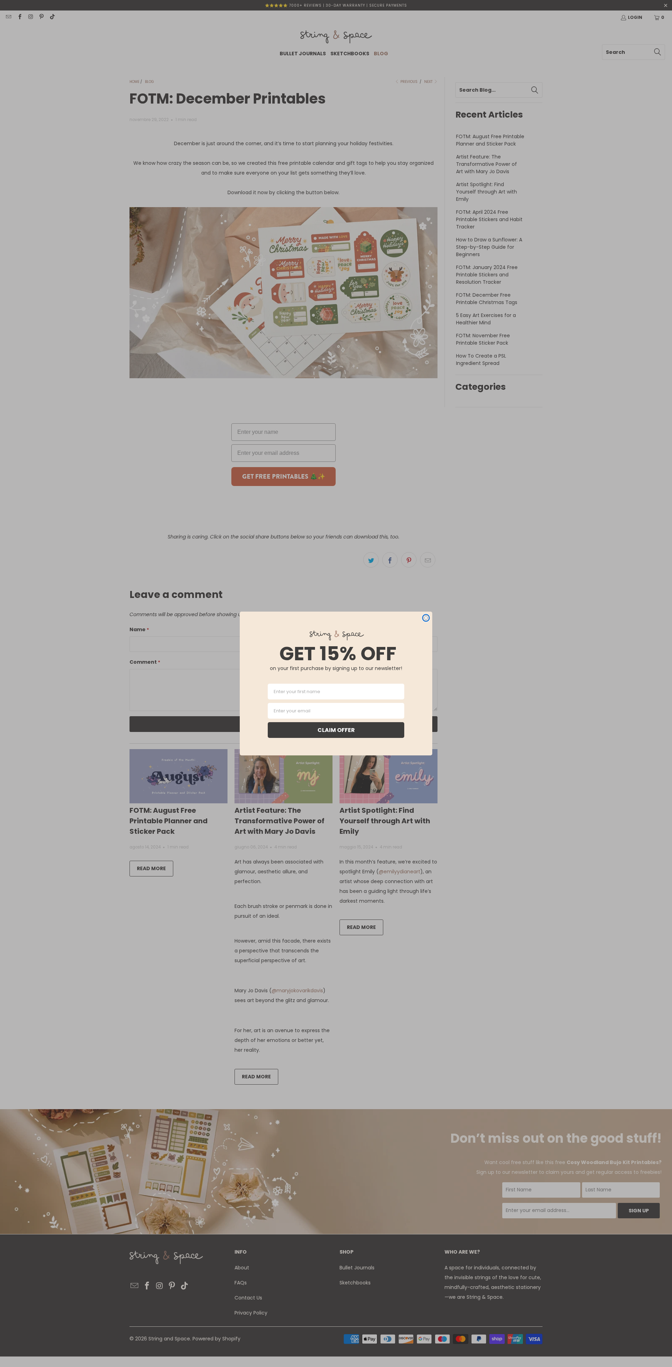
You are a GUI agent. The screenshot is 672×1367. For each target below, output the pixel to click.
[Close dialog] (425, 617)
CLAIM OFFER (336, 730)
